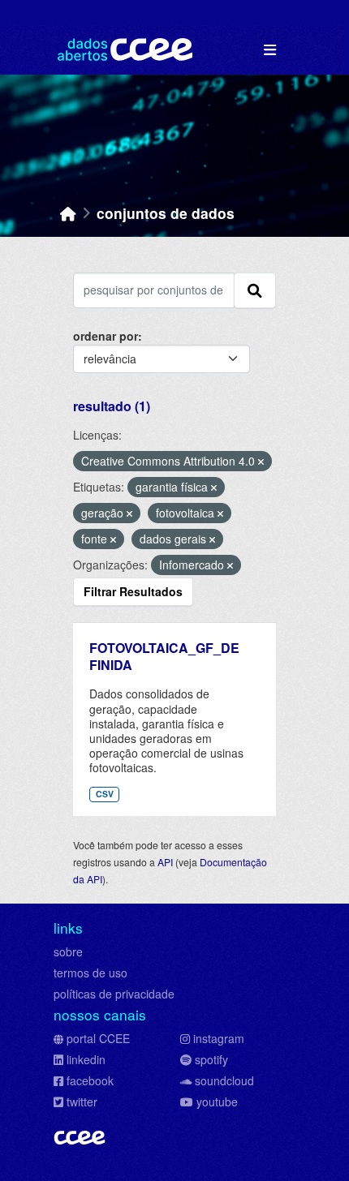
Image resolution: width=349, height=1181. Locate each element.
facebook (90, 1080)
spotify (211, 1059)
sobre (68, 951)
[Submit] (255, 290)
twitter (82, 1101)
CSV (105, 794)
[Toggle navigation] (270, 50)
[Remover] (261, 461)
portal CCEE (98, 1038)
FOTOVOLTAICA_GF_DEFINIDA (164, 656)
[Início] (68, 213)
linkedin (86, 1059)
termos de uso (90, 972)
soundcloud (224, 1080)
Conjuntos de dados (166, 213)
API (165, 862)
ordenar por (105, 336)
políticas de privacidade (114, 994)
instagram (218, 1038)
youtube (217, 1101)
